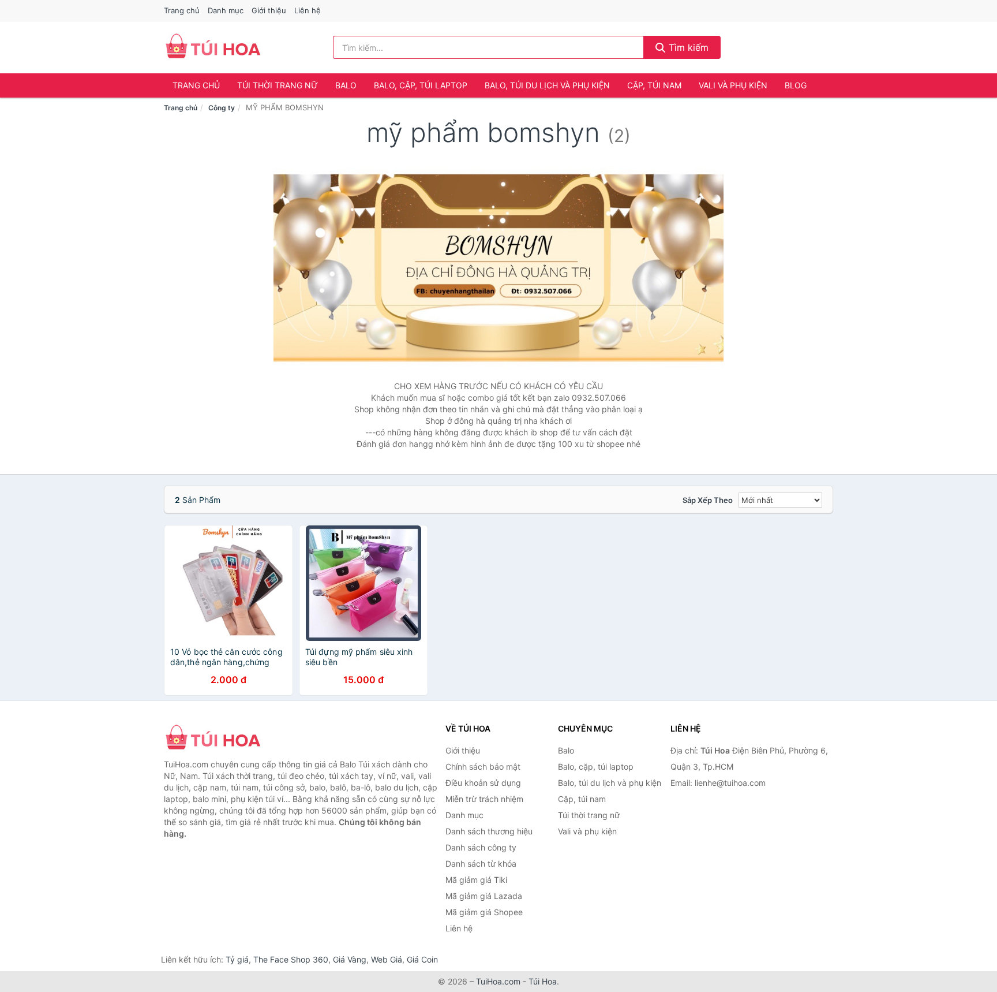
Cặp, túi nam (654, 85)
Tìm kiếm (687, 47)
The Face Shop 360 (290, 959)
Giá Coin (422, 959)
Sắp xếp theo (708, 500)
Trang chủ (182, 10)
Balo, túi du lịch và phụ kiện (547, 85)
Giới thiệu (269, 10)
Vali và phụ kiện (733, 85)
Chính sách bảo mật (482, 766)
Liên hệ (307, 10)
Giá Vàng (349, 959)
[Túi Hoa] (221, 738)
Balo (346, 85)
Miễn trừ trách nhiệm (484, 799)
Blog (796, 85)
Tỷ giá (237, 959)
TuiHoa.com (498, 981)
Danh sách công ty (480, 847)
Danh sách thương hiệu (489, 831)
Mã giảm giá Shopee (484, 912)
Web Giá (386, 959)
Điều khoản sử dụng (483, 783)
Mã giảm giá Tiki (476, 880)
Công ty (221, 107)
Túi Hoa (543, 981)
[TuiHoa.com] (213, 47)
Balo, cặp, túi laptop (420, 85)
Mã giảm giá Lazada (483, 896)
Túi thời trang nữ (277, 85)
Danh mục (225, 10)
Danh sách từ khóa (480, 863)
